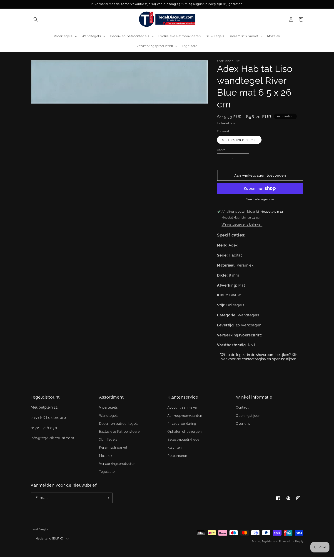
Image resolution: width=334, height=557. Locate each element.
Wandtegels (109, 415)
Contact (242, 407)
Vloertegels (108, 407)
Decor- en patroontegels (119, 423)
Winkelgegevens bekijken (242, 224)
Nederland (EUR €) (49, 538)
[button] (36, 19)
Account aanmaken (182, 407)
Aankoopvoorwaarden (184, 415)
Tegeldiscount (270, 541)
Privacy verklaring (181, 423)
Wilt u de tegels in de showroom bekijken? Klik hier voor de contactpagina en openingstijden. (258, 357)
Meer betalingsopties (260, 199)
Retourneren (177, 456)
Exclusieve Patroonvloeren (120, 431)
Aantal (221, 150)
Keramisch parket (113, 447)
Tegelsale (107, 471)
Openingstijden (248, 415)
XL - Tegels (108, 439)
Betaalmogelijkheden (184, 439)
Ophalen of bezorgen (184, 431)
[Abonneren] (107, 498)
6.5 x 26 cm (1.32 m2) (239, 140)
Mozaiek (105, 456)
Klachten (174, 447)
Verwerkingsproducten (117, 463)
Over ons (243, 423)
